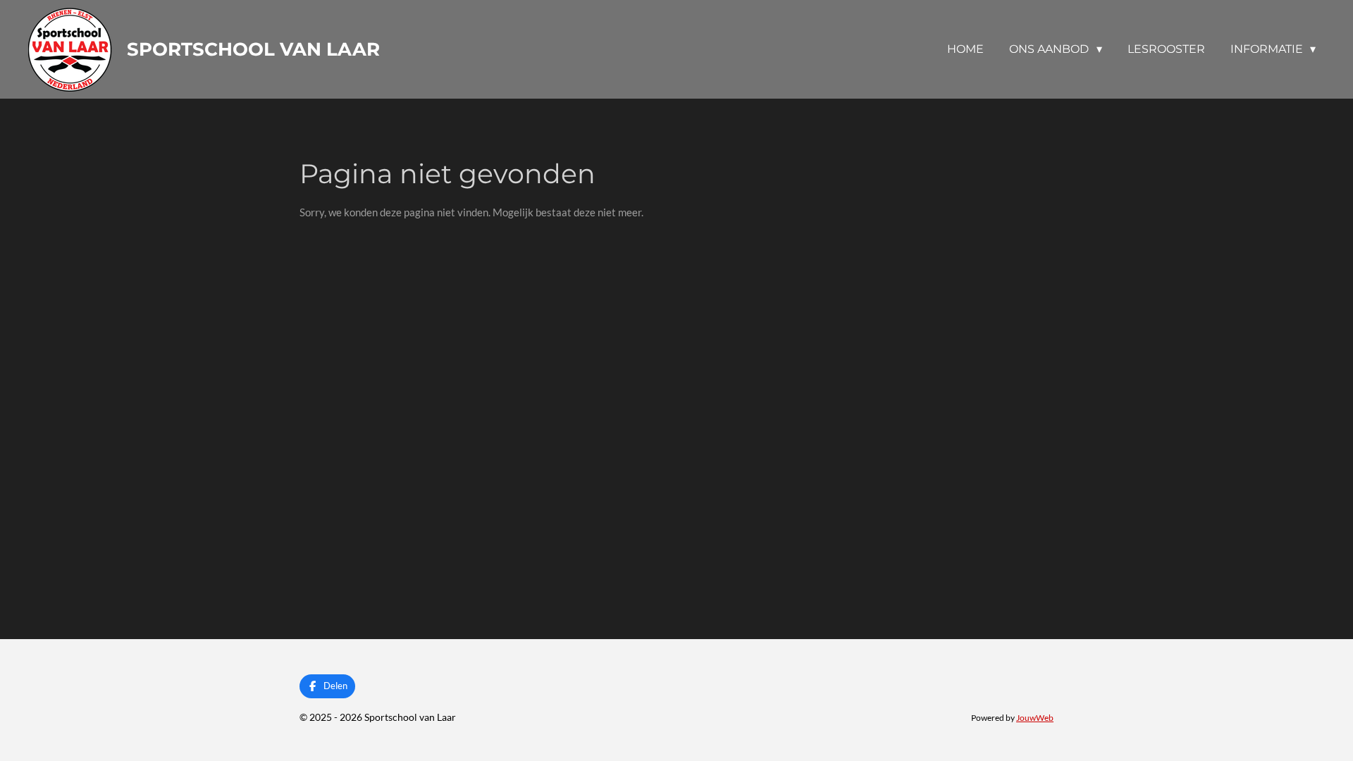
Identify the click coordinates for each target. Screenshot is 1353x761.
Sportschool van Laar (253, 49)
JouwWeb (1035, 717)
